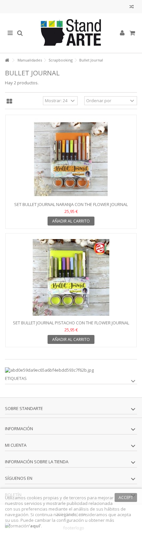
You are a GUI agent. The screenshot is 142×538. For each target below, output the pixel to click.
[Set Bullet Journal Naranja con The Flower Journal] (71, 159)
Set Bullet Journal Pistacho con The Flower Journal (71, 323)
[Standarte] (71, 33)
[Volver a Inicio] (7, 60)
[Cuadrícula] (9, 101)
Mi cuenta (15, 445)
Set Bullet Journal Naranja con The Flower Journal (71, 204)
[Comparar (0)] (131, 7)
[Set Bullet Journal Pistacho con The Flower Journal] (71, 277)
